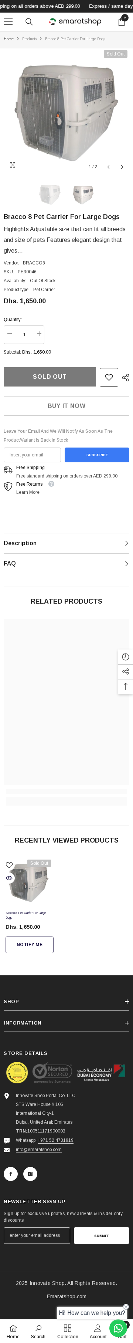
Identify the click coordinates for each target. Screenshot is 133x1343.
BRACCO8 (34, 263)
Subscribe (97, 455)
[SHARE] (123, 378)
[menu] (8, 21)
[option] (66, 111)
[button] (108, 167)
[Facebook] (11, 1174)
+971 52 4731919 (56, 1140)
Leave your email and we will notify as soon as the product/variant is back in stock (58, 436)
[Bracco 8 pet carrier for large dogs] (28, 882)
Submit (101, 1236)
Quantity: (13, 319)
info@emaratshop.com (39, 1149)
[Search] (29, 21)
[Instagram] (30, 1174)
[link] (109, 377)
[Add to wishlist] (9, 865)
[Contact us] (118, 1328)
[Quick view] (9, 878)
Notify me (29, 944)
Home (9, 39)
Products (29, 39)
